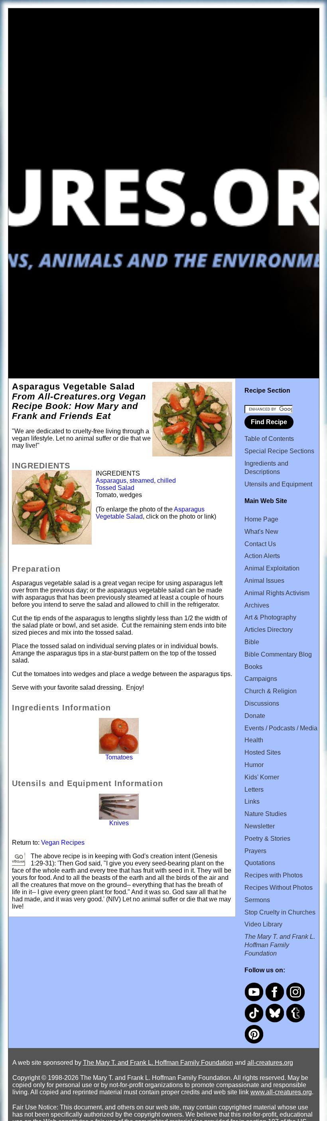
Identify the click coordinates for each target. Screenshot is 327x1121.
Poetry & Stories (267, 838)
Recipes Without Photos (278, 887)
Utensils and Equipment (278, 484)
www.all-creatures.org (281, 1092)
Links (252, 801)
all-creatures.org (270, 1062)
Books (253, 666)
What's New (261, 531)
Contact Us (260, 544)
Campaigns (260, 678)
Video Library (263, 924)
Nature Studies (265, 813)
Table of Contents (269, 438)
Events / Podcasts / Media (280, 728)
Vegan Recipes (63, 842)
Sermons (257, 900)
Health (253, 740)
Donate (254, 715)
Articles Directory (268, 629)
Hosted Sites (262, 752)
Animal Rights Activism (276, 593)
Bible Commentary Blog (278, 654)
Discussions (261, 703)
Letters (254, 789)
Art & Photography (270, 617)
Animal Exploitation (271, 568)
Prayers (255, 851)
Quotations (259, 862)
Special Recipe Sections (279, 451)
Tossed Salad (115, 487)
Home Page (261, 519)
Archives (256, 605)
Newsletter (259, 826)
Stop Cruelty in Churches (279, 912)
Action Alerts (262, 556)
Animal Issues (264, 580)
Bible (251, 642)
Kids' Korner (261, 777)
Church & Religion (270, 691)
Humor (254, 764)
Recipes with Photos (273, 875)
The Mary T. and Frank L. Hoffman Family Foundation (158, 1062)
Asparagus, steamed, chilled (136, 480)
